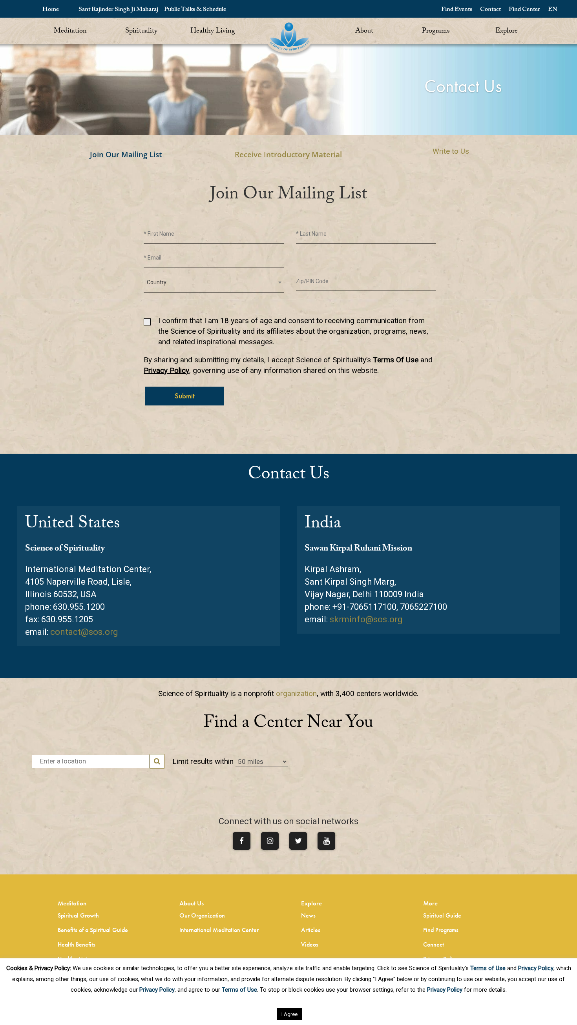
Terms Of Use (395, 359)
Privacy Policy (166, 370)
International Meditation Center (219, 930)
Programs (435, 31)
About (364, 31)
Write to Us (451, 151)
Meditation (70, 31)
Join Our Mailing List (126, 154)
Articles (310, 930)
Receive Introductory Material (288, 154)
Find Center (524, 10)
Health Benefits (76, 944)
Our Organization (202, 915)
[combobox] (214, 282)
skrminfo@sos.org (366, 619)
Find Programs (440, 930)
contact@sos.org (84, 632)
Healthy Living (212, 31)
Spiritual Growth (78, 915)
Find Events (456, 10)
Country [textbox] (156, 282)
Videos (309, 944)
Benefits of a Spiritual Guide (93, 930)
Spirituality (141, 31)
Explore (506, 31)
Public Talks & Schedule (195, 10)
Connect (433, 944)
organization (296, 693)
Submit (185, 396)
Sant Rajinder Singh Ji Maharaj (118, 10)
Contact (490, 10)
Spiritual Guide (442, 915)
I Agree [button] (289, 1014)
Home (50, 10)
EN (552, 10)
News (308, 915)
